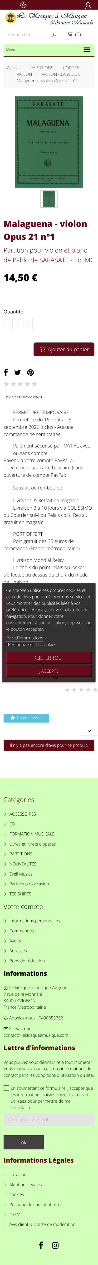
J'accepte (49, 671)
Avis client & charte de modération (43, 1224)
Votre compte (23, 906)
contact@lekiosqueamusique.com (36, 1035)
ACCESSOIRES (23, 814)
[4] (27, 384)
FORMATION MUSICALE (32, 834)
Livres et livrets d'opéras (33, 844)
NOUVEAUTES (23, 864)
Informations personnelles (35, 921)
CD (12, 824)
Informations (25, 973)
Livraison (18, 1174)
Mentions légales (26, 1185)
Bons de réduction (27, 961)
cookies (17, 1194)
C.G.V (15, 1215)
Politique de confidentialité (35, 1204)
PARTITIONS (21, 854)
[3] (20, 384)
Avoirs (15, 941)
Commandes (22, 931)
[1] (6, 384)
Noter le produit (27, 717)
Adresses (18, 951)
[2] (13, 384)
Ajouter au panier (64, 349)
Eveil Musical (22, 874)
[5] (34, 384)
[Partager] (6, 373)
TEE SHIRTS (20, 894)
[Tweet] (17, 373)
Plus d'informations (24, 638)
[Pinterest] (30, 373)
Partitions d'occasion (29, 884)
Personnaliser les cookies (32, 644)
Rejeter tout (49, 657)
